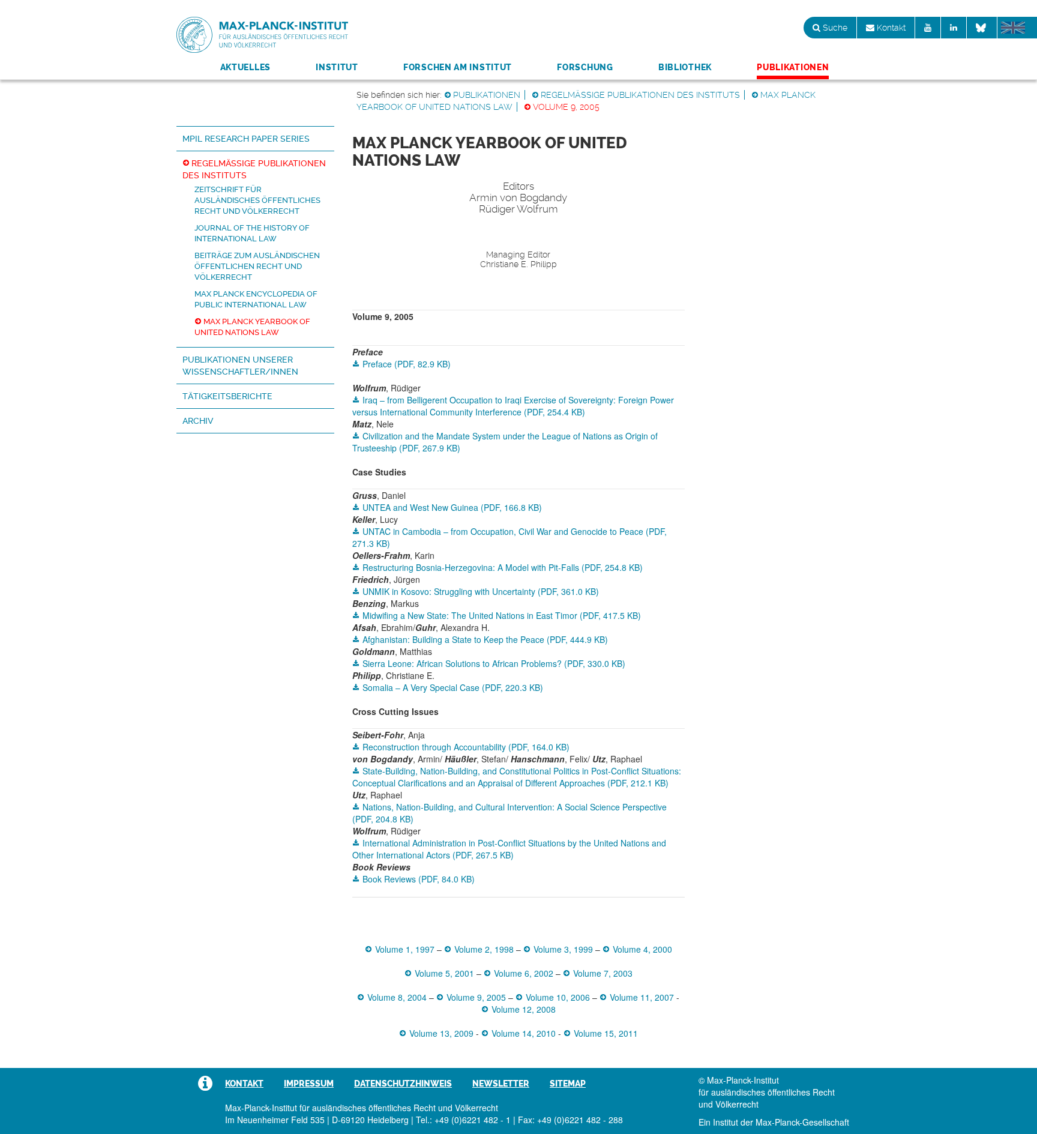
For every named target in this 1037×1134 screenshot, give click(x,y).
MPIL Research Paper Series (246, 138)
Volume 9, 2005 (566, 107)
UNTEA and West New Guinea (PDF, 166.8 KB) (452, 507)
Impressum (309, 1083)
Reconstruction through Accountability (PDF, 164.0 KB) (466, 747)
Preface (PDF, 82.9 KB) (406, 364)
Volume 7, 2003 (603, 973)
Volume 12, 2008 (523, 1009)
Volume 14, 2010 (523, 1033)
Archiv (197, 421)
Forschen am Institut (457, 67)
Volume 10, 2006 (558, 997)
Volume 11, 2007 (642, 997)
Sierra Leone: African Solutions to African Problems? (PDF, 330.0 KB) (493, 663)
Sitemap (568, 1083)
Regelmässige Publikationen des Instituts (640, 95)
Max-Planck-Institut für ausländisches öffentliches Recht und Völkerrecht (262, 35)
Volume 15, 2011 (606, 1033)
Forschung (585, 67)
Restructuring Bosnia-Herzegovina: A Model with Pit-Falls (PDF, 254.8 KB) (502, 567)
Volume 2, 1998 (484, 949)
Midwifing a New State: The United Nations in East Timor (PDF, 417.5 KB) (501, 615)
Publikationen (793, 67)
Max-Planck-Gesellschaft (802, 1122)
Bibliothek (685, 67)
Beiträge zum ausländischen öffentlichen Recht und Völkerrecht (257, 266)
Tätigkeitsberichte (227, 396)
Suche (833, 27)
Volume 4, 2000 (642, 949)
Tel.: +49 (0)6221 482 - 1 (463, 1120)
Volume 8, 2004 (397, 997)
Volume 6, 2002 (523, 973)
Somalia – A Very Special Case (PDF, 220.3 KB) (452, 687)
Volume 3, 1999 (563, 949)
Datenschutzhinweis (403, 1083)
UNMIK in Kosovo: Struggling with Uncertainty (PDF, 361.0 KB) (480, 591)
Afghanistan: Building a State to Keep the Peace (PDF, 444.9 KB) (485, 639)
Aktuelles (245, 67)
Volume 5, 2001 (444, 973)
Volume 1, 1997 (404, 949)
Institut (337, 67)
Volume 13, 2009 (441, 1033)
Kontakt (890, 27)
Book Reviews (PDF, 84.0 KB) (418, 879)
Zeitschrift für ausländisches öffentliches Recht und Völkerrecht (257, 200)
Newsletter (500, 1083)
